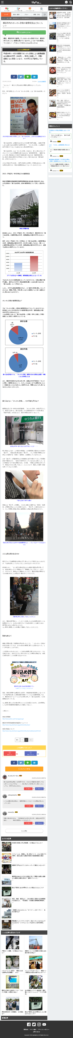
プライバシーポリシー (43, 1029)
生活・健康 (9, 18)
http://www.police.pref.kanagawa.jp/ (13, 719)
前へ (17, 740)
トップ (6, 14)
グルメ (26, 14)
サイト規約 (33, 1029)
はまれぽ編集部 (42, 81)
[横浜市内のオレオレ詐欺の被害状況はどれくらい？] (34, 77)
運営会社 (26, 1029)
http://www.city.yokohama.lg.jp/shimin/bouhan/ (16, 725)
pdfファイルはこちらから (24, 688)
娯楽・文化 (37, 14)
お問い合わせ (36, 1031)
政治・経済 (16, 14)
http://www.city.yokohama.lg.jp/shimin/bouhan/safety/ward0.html (21, 731)
